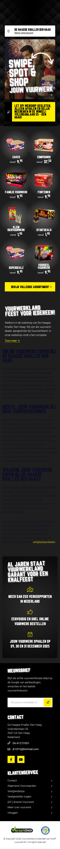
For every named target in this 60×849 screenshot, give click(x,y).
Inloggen (13, 812)
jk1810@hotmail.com (26, 749)
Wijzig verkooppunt (23, 33)
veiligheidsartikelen (44, 542)
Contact (12, 780)
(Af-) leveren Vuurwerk (21, 802)
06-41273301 (21, 743)
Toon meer (11, 340)
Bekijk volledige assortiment (30, 287)
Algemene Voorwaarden (22, 785)
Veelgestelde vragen (19, 796)
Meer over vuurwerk (19, 807)
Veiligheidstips (16, 791)
